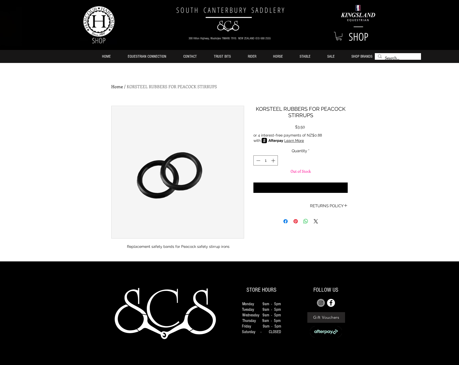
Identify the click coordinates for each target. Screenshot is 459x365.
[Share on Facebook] (285, 221)
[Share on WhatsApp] (306, 221)
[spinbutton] (265, 160)
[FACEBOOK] (331, 303)
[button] (339, 36)
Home (117, 86)
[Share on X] (316, 221)
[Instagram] (321, 303)
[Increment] (273, 160)
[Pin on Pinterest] (295, 221)
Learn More (294, 140)
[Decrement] (257, 160)
